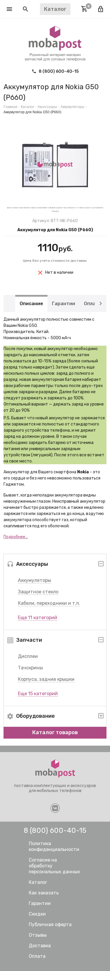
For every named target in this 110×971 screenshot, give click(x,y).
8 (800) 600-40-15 (58, 71)
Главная (10, 107)
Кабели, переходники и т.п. (49, 603)
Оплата (92, 303)
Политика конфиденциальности (54, 846)
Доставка (40, 945)
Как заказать (44, 893)
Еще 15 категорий (38, 693)
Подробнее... (16, 536)
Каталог (27, 107)
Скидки (37, 914)
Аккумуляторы (34, 580)
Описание (31, 303)
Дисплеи (28, 656)
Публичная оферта (50, 924)
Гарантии (63, 303)
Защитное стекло (38, 592)
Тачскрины (30, 668)
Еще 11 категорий (37, 617)
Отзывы (38, 935)
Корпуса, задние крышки (46, 679)
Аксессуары (47, 107)
